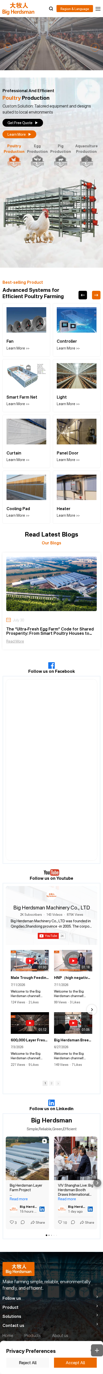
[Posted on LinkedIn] (42, 1209)
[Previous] (82, 295)
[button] (8, 47)
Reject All (27, 1362)
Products (32, 1335)
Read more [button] (19, 1199)
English (74, 8)
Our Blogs (51, 542)
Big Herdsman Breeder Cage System (73, 1040)
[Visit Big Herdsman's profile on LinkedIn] (15, 1209)
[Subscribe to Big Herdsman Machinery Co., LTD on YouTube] (52, 936)
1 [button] (45, 1083)
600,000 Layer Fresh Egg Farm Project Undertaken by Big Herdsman (30, 1040)
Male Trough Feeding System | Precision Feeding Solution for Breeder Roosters (30, 977)
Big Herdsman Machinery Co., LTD (51, 907)
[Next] (96, 295)
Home (7, 1335)
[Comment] (21, 1222)
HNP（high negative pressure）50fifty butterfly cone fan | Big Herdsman (73, 977)
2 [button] (51, 1083)
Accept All (75, 1362)
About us (60, 1335)
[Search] (51, 8)
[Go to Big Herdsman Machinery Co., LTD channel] (51, 895)
